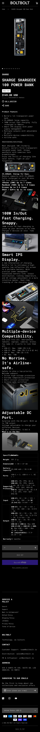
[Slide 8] (15, 68)
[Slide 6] (11, 68)
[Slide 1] (2, 68)
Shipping (5, 97)
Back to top (20, 729)
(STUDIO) (5, 621)
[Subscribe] (35, 690)
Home (3, 9)
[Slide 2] (4, 68)
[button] (19, 105)
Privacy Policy (8, 624)
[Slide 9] (17, 68)
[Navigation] (3, 3)
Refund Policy (7, 615)
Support (5, 609)
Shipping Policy (8, 618)
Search (4, 606)
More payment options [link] (20, 567)
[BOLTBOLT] (20, 3)
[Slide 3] (6, 68)
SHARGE (5, 74)
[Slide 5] (9, 68)
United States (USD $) (12, 710)
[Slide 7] (13, 68)
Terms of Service (8, 626)
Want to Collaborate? (10, 612)
